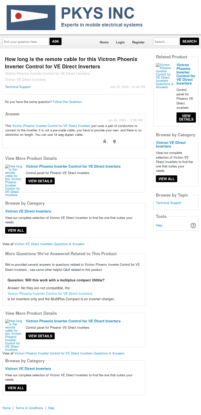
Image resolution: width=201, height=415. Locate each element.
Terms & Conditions (29, 407)
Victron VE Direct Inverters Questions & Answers (49, 243)
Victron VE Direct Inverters (28, 211)
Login (120, 42)
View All (16, 230)
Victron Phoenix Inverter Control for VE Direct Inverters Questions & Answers (69, 353)
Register (138, 42)
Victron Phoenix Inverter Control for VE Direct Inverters (51, 125)
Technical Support (17, 86)
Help (159, 225)
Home (104, 42)
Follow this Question (67, 101)
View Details (40, 180)
